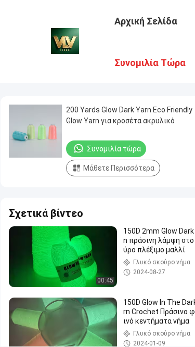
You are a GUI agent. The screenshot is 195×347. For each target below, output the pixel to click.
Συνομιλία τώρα (114, 149)
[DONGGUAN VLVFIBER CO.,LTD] (65, 40)
